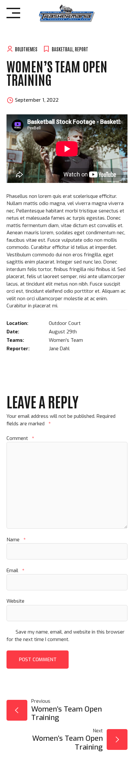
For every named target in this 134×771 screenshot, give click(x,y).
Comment (20, 438)
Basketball (62, 49)
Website (15, 601)
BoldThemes (26, 49)
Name (16, 539)
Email (15, 570)
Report (81, 49)
